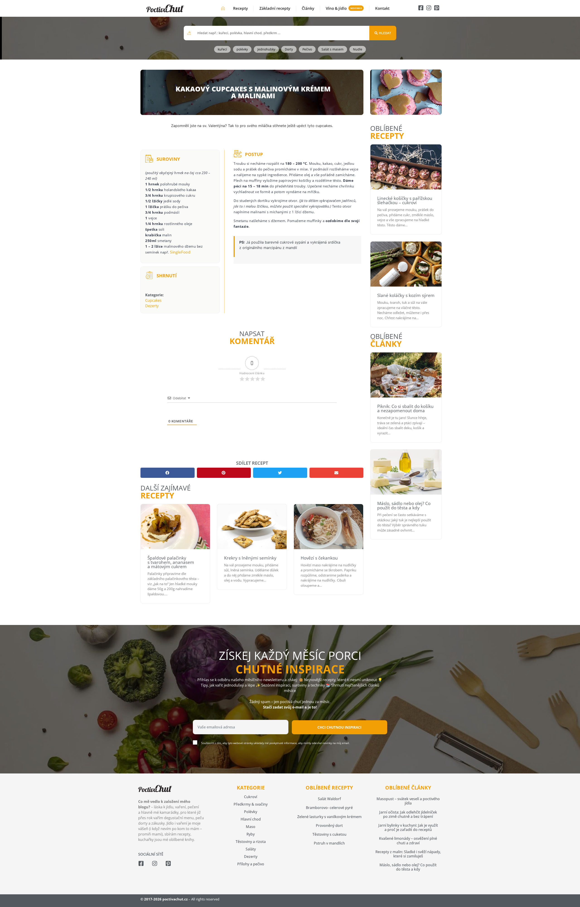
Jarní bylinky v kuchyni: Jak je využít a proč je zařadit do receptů (408, 827)
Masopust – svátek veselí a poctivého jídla (408, 801)
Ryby (250, 834)
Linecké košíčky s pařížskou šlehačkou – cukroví (404, 200)
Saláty (251, 849)
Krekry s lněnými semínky (250, 558)
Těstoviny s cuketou (329, 834)
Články (308, 8)
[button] (167, 473)
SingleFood (180, 252)
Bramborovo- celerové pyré (329, 807)
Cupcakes (153, 300)
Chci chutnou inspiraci (339, 727)
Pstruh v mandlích (329, 843)
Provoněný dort (329, 825)
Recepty (240, 8)
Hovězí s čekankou (319, 558)
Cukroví (250, 797)
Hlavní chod (251, 819)
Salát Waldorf (329, 798)
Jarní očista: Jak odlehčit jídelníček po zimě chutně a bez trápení (408, 814)
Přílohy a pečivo (250, 864)
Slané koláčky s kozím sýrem (406, 295)
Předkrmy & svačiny (251, 804)
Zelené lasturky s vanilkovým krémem (329, 816)
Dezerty (152, 305)
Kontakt (382, 8)
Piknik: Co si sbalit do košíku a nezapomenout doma (405, 408)
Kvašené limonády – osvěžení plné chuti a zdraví (408, 840)
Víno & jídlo (336, 8)
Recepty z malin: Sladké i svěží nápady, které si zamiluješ (408, 854)
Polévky (250, 811)
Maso (250, 826)
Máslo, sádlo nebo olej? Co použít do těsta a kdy (403, 505)
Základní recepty (274, 8)
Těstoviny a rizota (251, 841)
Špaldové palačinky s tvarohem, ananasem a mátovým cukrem (170, 562)
